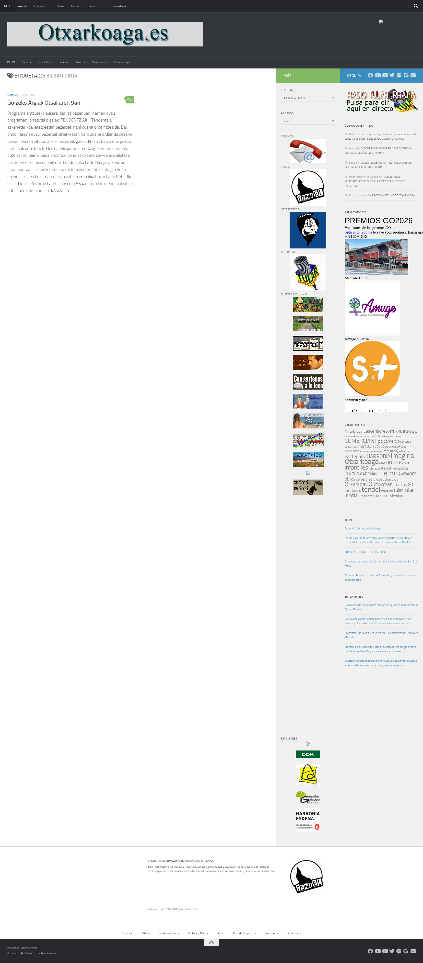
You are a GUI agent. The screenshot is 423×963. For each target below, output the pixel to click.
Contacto (39, 6)
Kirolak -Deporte (394, 468)
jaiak (383, 462)
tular (398, 490)
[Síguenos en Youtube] (377, 75)
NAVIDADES (406, 473)
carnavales (351, 436)
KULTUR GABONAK (361, 473)
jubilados (375, 468)
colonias (396, 436)
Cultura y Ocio (373, 446)
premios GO (402, 484)
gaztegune (355, 456)
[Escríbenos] (413, 75)
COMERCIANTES (364, 440)
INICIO (7, 6)
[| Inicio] (105, 34)
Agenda (22, 6)
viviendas (395, 496)
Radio (220, 933)
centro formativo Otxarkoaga (374, 436)
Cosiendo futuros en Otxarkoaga (363, 528)
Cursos (387, 446)
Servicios (94, 6)
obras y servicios (369, 479)
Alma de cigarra (355, 431)
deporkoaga (399, 446)
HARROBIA (378, 456)
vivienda (381, 496)
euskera (378, 451)
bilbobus (412, 431)
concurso (405, 441)
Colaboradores (167, 933)
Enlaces (59, 6)
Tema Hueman (48, 953)
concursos (350, 446)
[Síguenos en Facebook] (370, 75)
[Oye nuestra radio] (398, 75)
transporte (387, 491)
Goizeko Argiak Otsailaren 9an (43, 102)
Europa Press (354, 596)
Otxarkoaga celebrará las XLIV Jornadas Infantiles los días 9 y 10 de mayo (381, 564)
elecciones (352, 451)
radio (348, 491)
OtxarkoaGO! (359, 484)
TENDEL (349, 520)
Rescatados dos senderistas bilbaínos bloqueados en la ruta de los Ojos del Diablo (381, 607)
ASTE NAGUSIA (397, 431)
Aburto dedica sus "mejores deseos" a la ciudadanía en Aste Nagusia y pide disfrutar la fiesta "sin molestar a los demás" (378, 621)
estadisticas (366, 451)
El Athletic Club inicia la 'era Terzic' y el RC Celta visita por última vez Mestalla (381, 635)
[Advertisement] (295, 582)
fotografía (390, 451)
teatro (356, 490)
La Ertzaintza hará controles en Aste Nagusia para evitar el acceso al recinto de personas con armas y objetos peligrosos (381, 663)
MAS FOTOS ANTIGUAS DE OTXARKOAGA (391, 195)
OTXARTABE (383, 485)
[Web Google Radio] (406, 75)
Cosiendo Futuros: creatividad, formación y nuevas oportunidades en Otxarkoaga (381, 578)
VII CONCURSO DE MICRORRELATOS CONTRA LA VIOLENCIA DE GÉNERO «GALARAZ (375, 181)
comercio (392, 441)
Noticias (12, 95)
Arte (144, 933)
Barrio (75, 6)
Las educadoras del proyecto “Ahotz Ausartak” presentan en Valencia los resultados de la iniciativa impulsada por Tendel (378, 540)
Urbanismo (366, 496)
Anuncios (127, 933)
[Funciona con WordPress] (22, 953)
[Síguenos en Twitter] (391, 75)
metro (386, 473)
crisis (360, 446)
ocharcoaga (390, 479)
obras (350, 479)
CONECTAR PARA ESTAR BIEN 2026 (365, 552)
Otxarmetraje (118, 6)
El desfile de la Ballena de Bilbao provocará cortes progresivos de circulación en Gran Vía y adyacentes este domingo (381, 649)
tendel (371, 489)
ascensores (377, 431)
